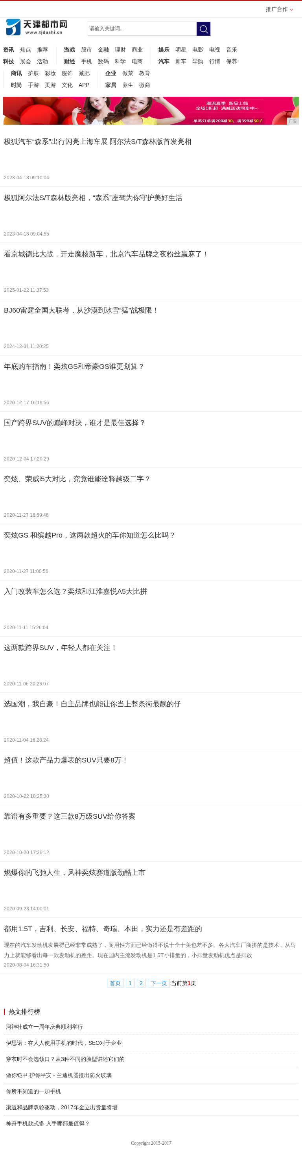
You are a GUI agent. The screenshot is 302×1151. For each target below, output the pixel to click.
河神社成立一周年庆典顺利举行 (44, 1027)
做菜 (127, 73)
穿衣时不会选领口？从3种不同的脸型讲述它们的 (65, 1059)
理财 (120, 49)
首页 (115, 983)
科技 (8, 61)
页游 (50, 85)
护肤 (33, 73)
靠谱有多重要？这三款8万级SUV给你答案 (70, 816)
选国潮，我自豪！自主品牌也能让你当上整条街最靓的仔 (92, 704)
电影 (197, 49)
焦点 (25, 49)
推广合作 (277, 9)
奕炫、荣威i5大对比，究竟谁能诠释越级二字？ (77, 479)
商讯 (16, 73)
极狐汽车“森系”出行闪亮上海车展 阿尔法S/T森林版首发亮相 (98, 141)
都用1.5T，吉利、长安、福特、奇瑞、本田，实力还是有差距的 (103, 929)
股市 (86, 49)
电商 (137, 61)
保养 (231, 61)
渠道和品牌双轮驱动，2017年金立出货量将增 (62, 1107)
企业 (110, 73)
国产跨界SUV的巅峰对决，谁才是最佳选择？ (75, 423)
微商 (144, 85)
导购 (197, 61)
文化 (67, 85)
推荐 (42, 49)
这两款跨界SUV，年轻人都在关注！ (61, 648)
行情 (214, 61)
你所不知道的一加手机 (33, 1091)
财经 (69, 61)
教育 (144, 73)
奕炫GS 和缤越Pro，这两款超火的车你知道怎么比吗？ (90, 535)
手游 (33, 85)
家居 (110, 85)
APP (84, 85)
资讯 (8, 49)
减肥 (84, 73)
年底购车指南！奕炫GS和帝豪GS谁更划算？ (74, 366)
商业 (137, 49)
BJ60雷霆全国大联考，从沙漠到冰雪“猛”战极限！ (81, 310)
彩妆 (50, 73)
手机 (86, 61)
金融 (103, 49)
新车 (180, 61)
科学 (120, 61)
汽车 (163, 61)
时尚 (16, 85)
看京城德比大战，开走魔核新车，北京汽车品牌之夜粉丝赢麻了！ (106, 254)
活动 (42, 61)
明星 (180, 49)
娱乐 (163, 49)
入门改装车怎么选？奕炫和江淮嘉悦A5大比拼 (75, 591)
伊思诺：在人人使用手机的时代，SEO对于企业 (64, 1043)
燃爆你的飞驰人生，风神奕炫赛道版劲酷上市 (74, 873)
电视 (214, 49)
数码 (103, 61)
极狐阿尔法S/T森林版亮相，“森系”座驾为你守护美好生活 (93, 198)
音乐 (231, 49)
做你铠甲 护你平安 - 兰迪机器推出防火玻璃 (59, 1075)
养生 (127, 85)
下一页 (159, 983)
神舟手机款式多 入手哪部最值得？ (48, 1123)
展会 (25, 61)
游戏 (69, 49)
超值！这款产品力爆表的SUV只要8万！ (66, 760)
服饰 (67, 73)
